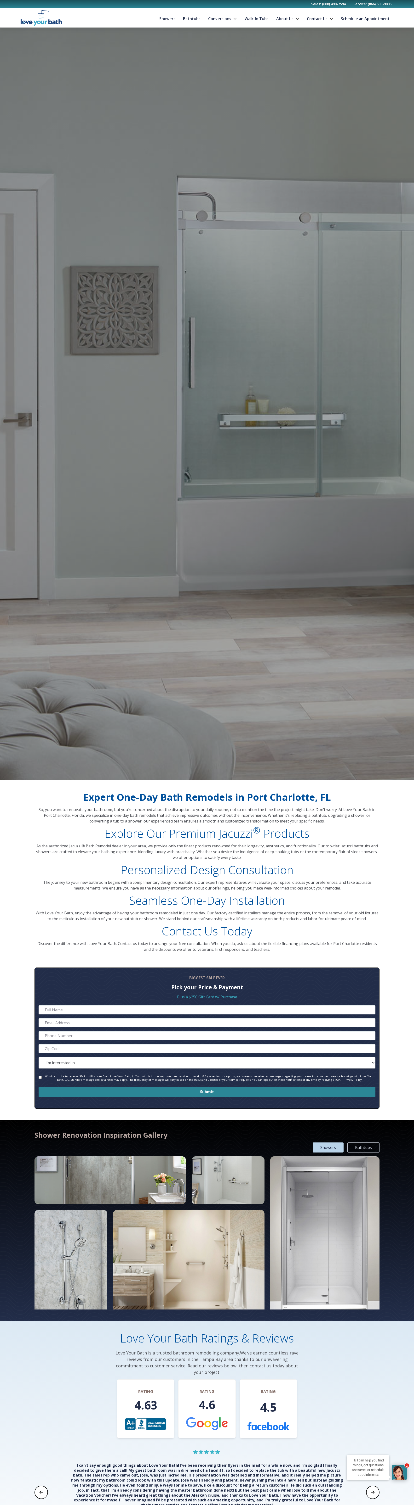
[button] (222, 18)
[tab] (328, 1147)
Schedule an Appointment (365, 18)
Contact (125, 943)
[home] (41, 18)
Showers (167, 18)
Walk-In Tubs (257, 18)
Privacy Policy (353, 1079)
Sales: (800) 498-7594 (328, 4)
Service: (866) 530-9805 (372, 4)
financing (290, 943)
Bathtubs (192, 18)
